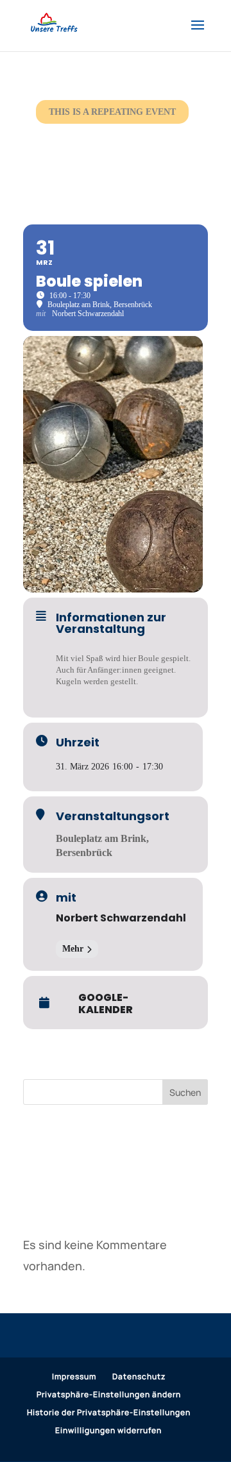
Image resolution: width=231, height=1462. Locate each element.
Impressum (74, 1376)
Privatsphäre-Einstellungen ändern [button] (109, 1394)
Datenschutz (139, 1376)
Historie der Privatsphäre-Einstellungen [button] (109, 1412)
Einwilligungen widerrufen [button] (108, 1430)
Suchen (185, 1092)
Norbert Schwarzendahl (121, 918)
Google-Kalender (105, 1003)
